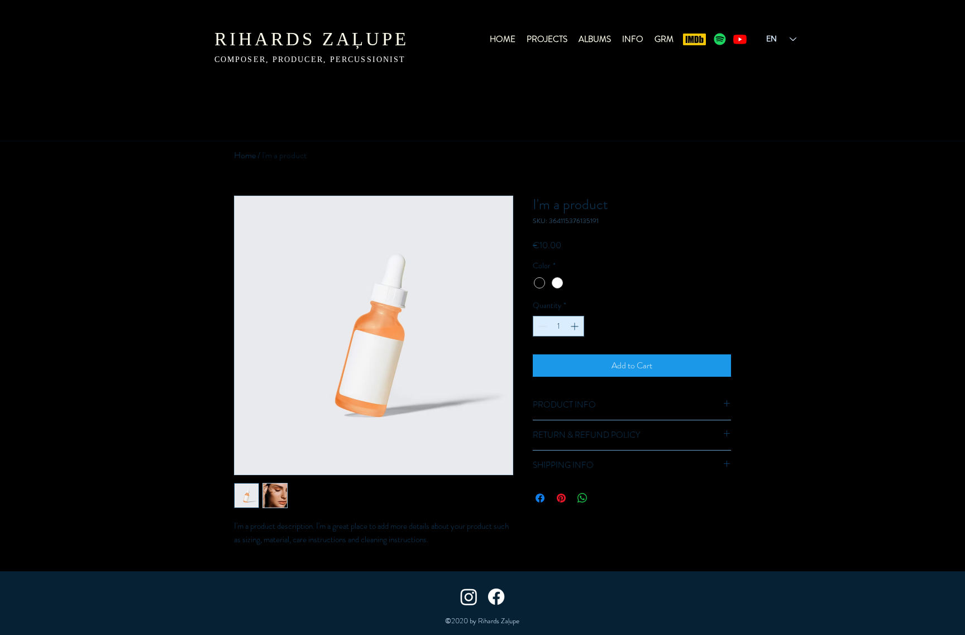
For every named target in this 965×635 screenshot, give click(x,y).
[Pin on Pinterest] (561, 498)
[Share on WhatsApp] (582, 498)
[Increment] (575, 326)
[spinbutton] (558, 326)
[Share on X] (603, 498)
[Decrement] (541, 326)
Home (245, 155)
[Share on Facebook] (540, 498)
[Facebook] (496, 597)
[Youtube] (740, 39)
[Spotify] (720, 39)
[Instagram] (469, 597)
